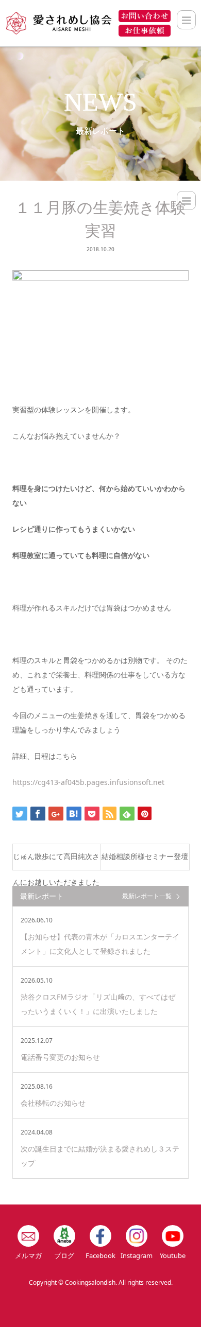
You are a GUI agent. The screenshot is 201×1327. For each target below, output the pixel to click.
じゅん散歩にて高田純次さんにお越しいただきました (56, 861)
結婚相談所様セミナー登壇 (145, 857)
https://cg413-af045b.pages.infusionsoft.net (88, 782)
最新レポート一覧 (147, 896)
